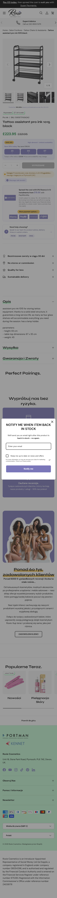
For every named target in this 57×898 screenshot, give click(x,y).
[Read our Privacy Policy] (49, 460)
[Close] (52, 422)
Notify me (28, 469)
